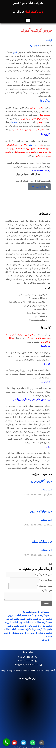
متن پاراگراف (45, 590)
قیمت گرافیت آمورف (16, 619)
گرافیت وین (32, 633)
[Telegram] (23, 742)
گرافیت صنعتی (23, 629)
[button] (28, 21)
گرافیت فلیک (10, 629)
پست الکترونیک (44, 586)
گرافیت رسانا (36, 629)
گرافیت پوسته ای (19, 633)
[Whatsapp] (32, 742)
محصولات (45, 612)
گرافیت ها (27, 612)
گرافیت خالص (33, 626)
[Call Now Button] (6, 742)
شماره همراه (45, 580)
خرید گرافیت (43, 615)
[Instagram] (41, 742)
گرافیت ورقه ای (45, 633)
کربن (15, 52)
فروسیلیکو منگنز (41, 541)
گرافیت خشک (20, 626)
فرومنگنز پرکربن (41, 481)
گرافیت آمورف (11, 622)
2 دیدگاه (45, 640)
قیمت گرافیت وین (26, 622)
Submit (46, 603)
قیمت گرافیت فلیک (44, 622)
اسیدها (14, 122)
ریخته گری (33, 145)
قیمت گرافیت (32, 619)
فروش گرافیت (21, 615)
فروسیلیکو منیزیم (41, 511)
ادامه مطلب (46, 489)
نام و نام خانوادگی (43, 574)
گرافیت (49, 40)
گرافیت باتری (46, 626)
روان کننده (32, 615)
